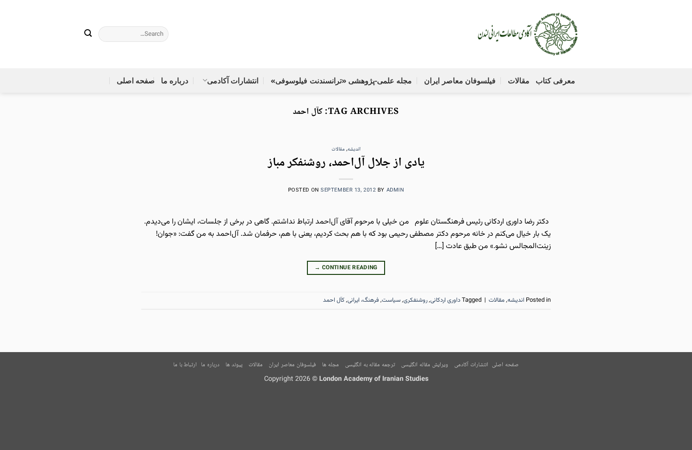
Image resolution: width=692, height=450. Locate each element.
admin (395, 190)
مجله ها (330, 365)
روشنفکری (415, 300)
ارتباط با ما (185, 365)
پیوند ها (233, 365)
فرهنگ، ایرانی (363, 300)
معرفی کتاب (555, 80)
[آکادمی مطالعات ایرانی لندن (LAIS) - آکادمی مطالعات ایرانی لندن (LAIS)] (528, 34)
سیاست (391, 300)
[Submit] (88, 34)
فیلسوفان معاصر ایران (460, 80)
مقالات (519, 80)
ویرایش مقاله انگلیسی (424, 365)
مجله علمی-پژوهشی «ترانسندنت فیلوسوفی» (341, 80)
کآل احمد (334, 300)
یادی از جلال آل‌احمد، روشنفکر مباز (346, 163)
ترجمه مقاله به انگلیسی (370, 365)
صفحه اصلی (136, 80)
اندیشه (354, 149)
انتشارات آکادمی (232, 80)
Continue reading (346, 268)
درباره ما (174, 80)
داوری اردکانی (445, 300)
